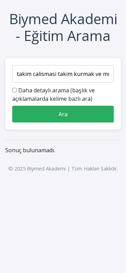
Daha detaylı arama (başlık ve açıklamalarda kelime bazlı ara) (53, 94)
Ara (63, 114)
